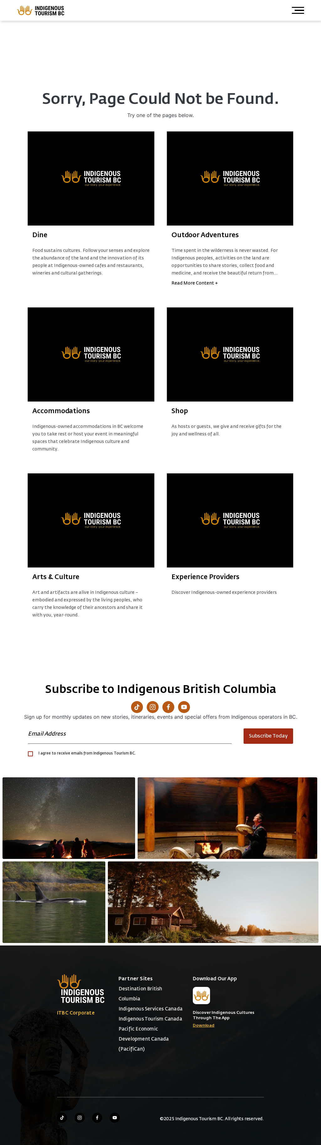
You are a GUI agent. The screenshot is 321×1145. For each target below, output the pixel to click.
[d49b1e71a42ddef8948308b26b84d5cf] (54, 902)
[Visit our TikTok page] (137, 707)
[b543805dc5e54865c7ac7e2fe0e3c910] (228, 818)
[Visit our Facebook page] (168, 707)
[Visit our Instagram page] (153, 707)
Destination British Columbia (140, 994)
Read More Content (194, 283)
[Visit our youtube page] (115, 1118)
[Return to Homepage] (41, 10)
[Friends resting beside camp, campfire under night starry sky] (69, 818)
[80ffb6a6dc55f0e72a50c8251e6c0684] (213, 902)
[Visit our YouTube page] (184, 707)
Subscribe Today (268, 736)
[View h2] (91, 178)
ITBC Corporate (76, 1013)
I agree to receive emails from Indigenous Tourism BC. (87, 753)
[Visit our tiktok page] (62, 1118)
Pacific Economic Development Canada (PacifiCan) (143, 1039)
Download (203, 1026)
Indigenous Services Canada (150, 1009)
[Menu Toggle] (298, 10)
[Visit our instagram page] (80, 1118)
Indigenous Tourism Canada (150, 1019)
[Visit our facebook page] (97, 1118)
